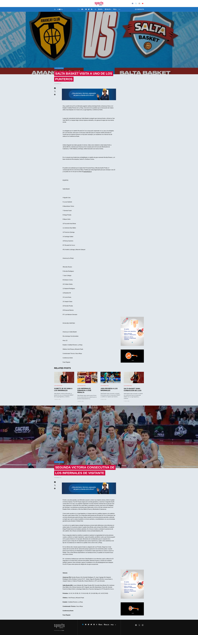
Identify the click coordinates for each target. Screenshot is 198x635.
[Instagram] (139, 3)
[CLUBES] (79, 9)
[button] (55, 9)
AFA (101, 624)
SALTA (107, 624)
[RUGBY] (88, 9)
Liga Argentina (59, 68)
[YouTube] (142, 3)
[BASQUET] (83, 9)
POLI (112, 624)
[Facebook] (132, 3)
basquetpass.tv (87, 171)
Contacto (140, 9)
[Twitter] (136, 3)
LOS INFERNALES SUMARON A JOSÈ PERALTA (84, 390)
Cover (62, 630)
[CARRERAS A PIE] (96, 9)
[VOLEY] (86, 9)
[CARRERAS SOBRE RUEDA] (92, 9)
